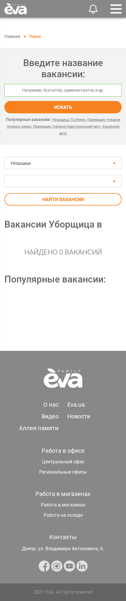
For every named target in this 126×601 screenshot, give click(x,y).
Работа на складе (63, 515)
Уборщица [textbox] (21, 163)
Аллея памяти (39, 428)
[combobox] (63, 163)
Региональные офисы (63, 472)
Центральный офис (63, 461)
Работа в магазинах (63, 505)
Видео (50, 416)
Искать (63, 107)
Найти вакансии (63, 199)
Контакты (63, 537)
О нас (51, 404)
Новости (79, 416)
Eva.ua (76, 404)
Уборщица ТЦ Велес (69, 120)
